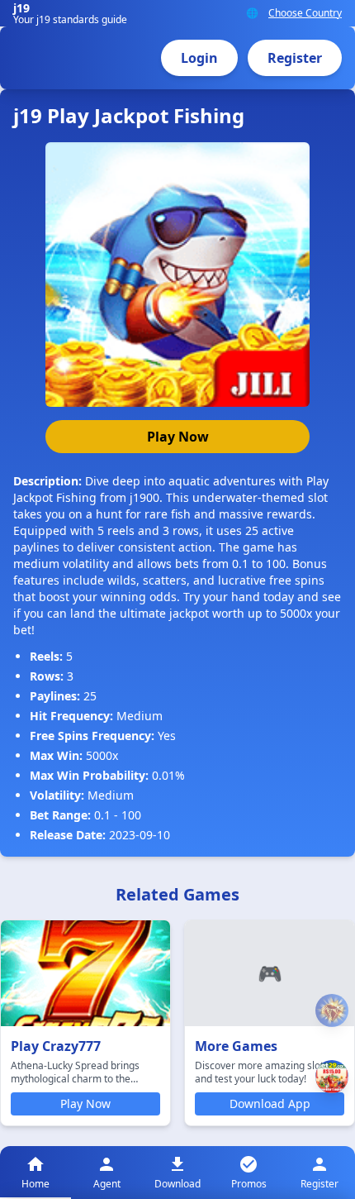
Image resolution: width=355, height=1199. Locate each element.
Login (199, 58)
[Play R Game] (331, 1076)
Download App (270, 1103)
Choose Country (305, 13)
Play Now (178, 437)
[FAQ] (331, 1011)
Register (294, 58)
